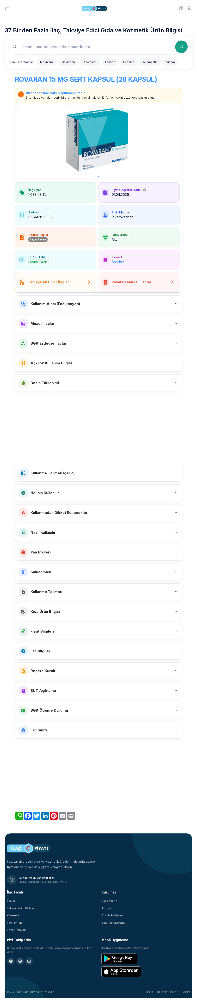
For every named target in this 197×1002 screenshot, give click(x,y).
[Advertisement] (98, 428)
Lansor (110, 62)
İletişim (106, 908)
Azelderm (90, 62)
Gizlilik (148, 991)
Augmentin (150, 62)
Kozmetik (13, 915)
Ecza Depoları (16, 930)
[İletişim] (189, 8)
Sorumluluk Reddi (113, 922)
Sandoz (118, 262)
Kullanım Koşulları (167, 991)
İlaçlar (11, 901)
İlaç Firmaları (15, 922)
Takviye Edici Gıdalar (21, 908)
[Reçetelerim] (181, 8)
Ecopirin (128, 62)
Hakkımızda (109, 901)
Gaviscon (68, 62)
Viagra (170, 62)
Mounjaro (46, 62)
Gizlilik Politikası (112, 915)
